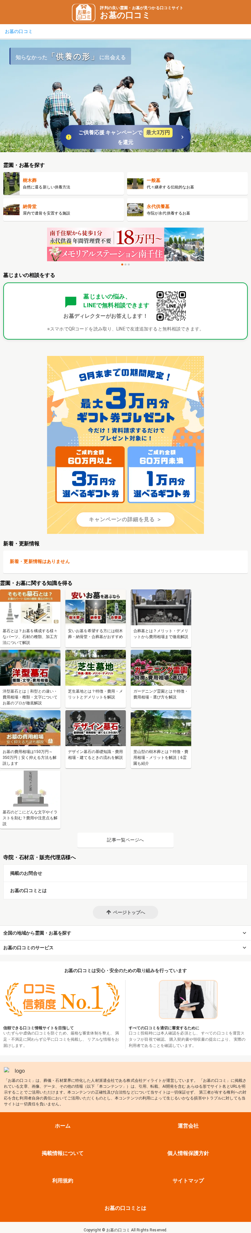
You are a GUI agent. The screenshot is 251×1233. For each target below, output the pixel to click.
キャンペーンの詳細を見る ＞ (125, 519)
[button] (125, 912)
